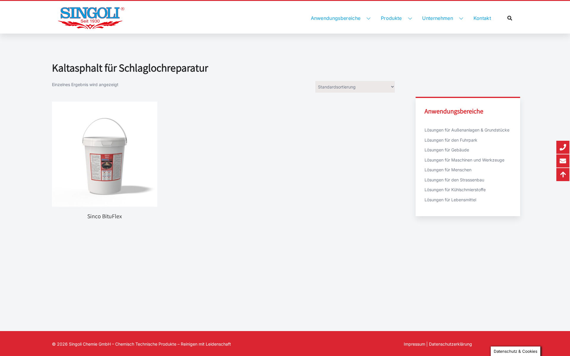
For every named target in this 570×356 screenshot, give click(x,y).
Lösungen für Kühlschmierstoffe (455, 189)
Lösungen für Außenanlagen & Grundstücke (467, 129)
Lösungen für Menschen (448, 169)
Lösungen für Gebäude (447, 149)
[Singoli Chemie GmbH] (91, 18)
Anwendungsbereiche (336, 18)
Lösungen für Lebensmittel (450, 199)
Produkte (391, 18)
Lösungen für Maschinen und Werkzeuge (464, 159)
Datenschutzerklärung (450, 343)
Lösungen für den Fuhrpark (451, 140)
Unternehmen (437, 18)
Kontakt (482, 18)
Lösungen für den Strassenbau (454, 179)
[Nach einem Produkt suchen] (509, 18)
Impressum (414, 343)
